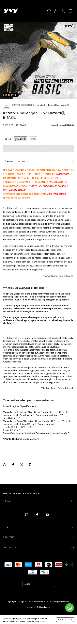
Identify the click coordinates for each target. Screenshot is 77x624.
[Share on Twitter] (21, 464)
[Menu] (70, 11)
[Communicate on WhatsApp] (69, 607)
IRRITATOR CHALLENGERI (22, 105)
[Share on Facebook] (13, 464)
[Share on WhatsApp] (4, 464)
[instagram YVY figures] (27, 514)
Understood (65, 620)
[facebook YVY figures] (37, 514)
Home (5, 105)
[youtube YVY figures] (47, 514)
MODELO (7, 139)
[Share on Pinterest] (30, 464)
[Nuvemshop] (38, 607)
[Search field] (49, 11)
